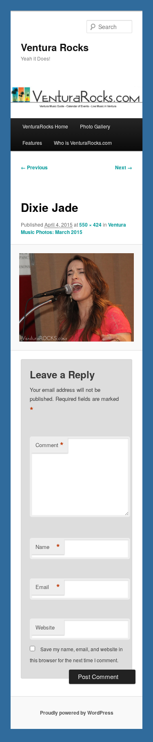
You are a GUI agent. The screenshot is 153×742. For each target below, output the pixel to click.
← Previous (34, 167)
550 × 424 (90, 224)
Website (45, 627)
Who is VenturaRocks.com (83, 142)
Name (47, 546)
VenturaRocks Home (45, 126)
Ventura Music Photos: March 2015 (73, 228)
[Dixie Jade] (76, 297)
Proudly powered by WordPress (76, 712)
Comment (49, 445)
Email (47, 587)
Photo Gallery (95, 126)
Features (32, 142)
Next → (123, 167)
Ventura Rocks (55, 47)
